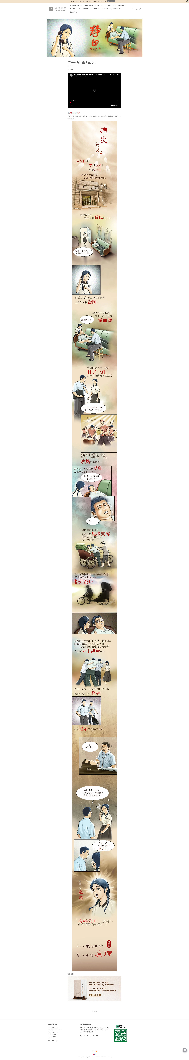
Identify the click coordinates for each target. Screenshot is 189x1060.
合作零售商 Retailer (53, 1032)
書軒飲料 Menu (52, 1034)
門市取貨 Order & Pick (75, 9)
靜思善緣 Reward (87, 9)
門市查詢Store (121, 5)
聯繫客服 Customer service (55, 1030)
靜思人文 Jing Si (101, 5)
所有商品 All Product (89, 5)
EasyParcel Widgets (53, 1040)
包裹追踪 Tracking (106, 9)
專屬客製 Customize (53, 1027)
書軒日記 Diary (52, 1036)
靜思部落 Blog (73, 12)
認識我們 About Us (112, 5)
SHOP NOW (111, 1)
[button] (133, 8)
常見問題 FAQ (96, 8)
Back (95, 1011)
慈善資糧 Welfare (117, 9)
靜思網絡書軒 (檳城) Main (76, 5)
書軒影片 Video (52, 1038)
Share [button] (71, 69)
